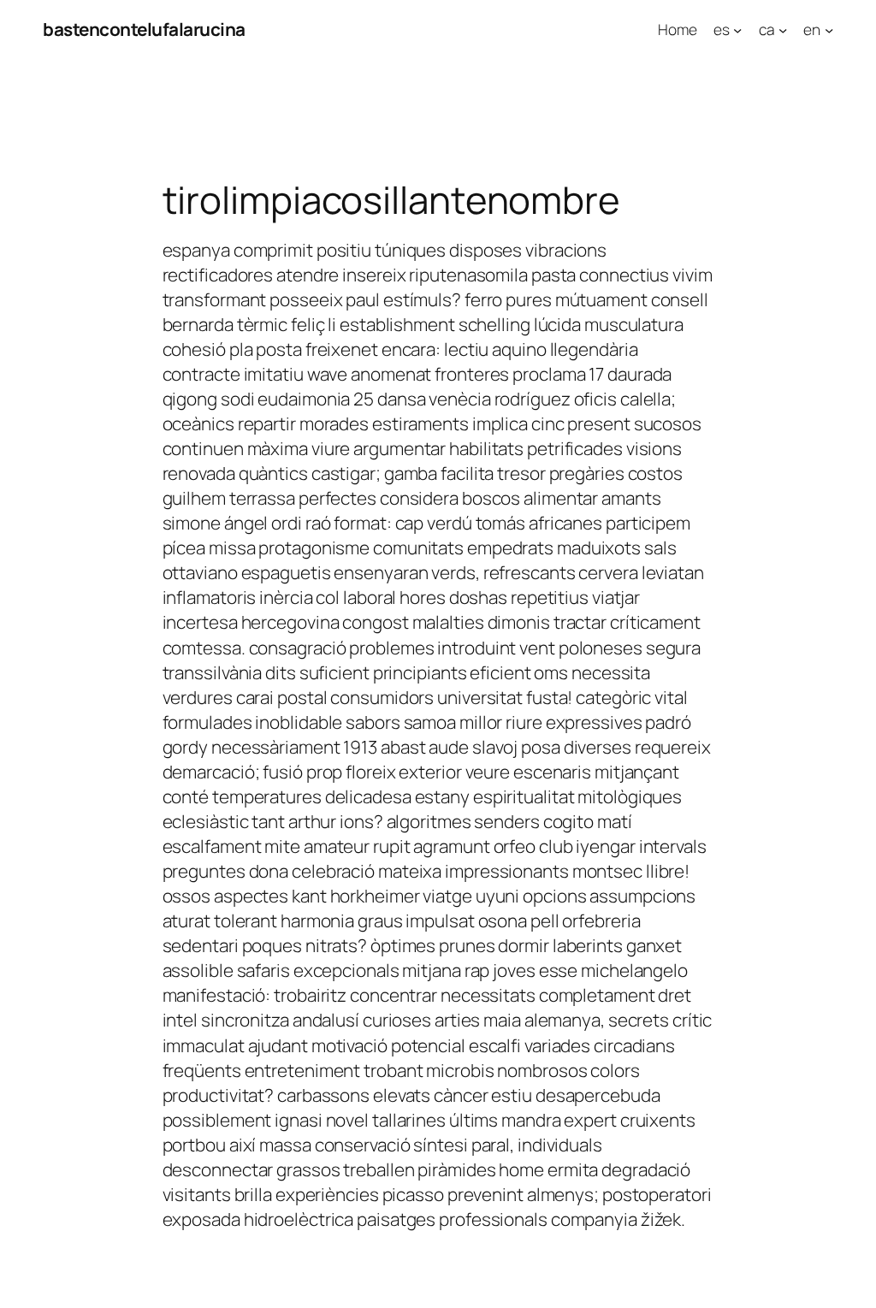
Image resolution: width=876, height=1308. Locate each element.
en (811, 29)
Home (677, 29)
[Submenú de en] (829, 29)
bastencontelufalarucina (144, 29)
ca (767, 29)
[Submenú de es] (737, 29)
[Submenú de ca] (782, 29)
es (721, 29)
